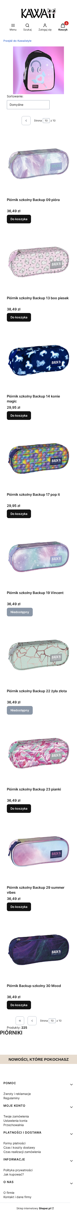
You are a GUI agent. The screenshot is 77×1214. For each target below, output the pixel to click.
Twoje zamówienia (16, 1116)
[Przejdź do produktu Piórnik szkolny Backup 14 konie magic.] (38, 360)
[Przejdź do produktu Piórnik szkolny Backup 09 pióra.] (38, 164)
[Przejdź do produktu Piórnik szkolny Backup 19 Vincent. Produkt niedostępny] (38, 557)
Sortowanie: (15, 96)
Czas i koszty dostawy (19, 1147)
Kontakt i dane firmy (17, 1197)
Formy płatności (14, 1143)
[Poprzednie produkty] (32, 1020)
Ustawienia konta (15, 1120)
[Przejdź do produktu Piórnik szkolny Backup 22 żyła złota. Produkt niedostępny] (38, 655)
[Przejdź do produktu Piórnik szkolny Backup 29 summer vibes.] (38, 851)
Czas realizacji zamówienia (22, 1152)
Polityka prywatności (18, 1170)
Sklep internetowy (33, 1208)
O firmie (8, 1192)
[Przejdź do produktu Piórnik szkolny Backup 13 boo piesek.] (38, 262)
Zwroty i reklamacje (17, 1094)
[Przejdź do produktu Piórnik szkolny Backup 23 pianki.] (38, 753)
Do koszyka (18, 219)
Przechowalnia (13, 1125)
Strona (38, 120)
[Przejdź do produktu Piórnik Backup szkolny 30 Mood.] (38, 950)
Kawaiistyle (17, 40)
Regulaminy (11, 1098)
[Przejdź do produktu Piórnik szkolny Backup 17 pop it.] (38, 458)
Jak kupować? (13, 1174)
